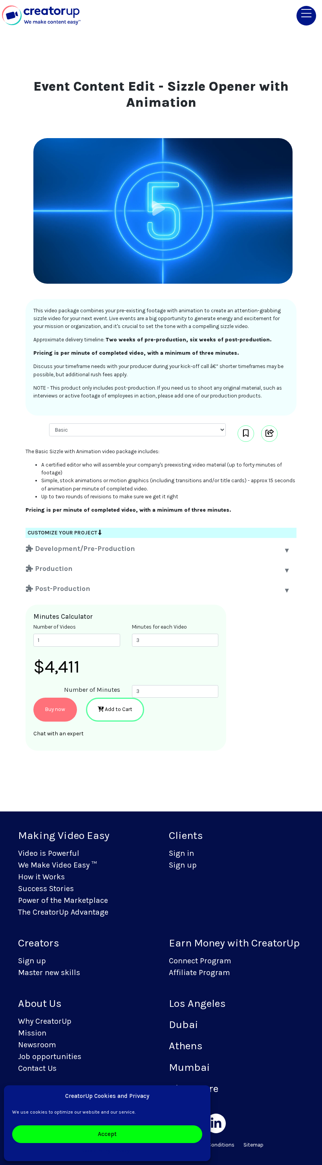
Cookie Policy (95, 1151)
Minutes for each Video (159, 627)
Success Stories (46, 888)
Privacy (122, 1151)
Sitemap (253, 1145)
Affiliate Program (199, 972)
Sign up (183, 865)
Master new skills (49, 972)
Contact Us (37, 1068)
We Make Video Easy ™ (57, 865)
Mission (32, 1032)
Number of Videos (54, 627)
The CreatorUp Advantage (63, 912)
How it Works (41, 876)
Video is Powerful (48, 853)
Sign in (181, 853)
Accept (107, 1134)
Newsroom (37, 1044)
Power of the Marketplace (63, 900)
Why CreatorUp (44, 1021)
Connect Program (200, 960)
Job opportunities (49, 1056)
